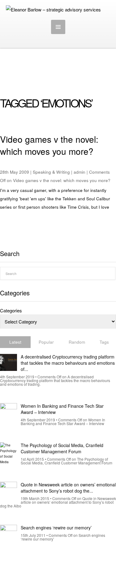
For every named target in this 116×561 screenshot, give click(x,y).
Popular (46, 342)
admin (79, 172)
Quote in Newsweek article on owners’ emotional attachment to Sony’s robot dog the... (68, 487)
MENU (58, 27)
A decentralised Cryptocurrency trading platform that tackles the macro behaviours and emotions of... (68, 363)
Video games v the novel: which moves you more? (49, 145)
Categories (11, 310)
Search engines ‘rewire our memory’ (56, 527)
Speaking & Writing (51, 172)
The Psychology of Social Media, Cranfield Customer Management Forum (62, 448)
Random (77, 342)
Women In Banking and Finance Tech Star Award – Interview (62, 409)
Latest (15, 342)
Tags (104, 342)
